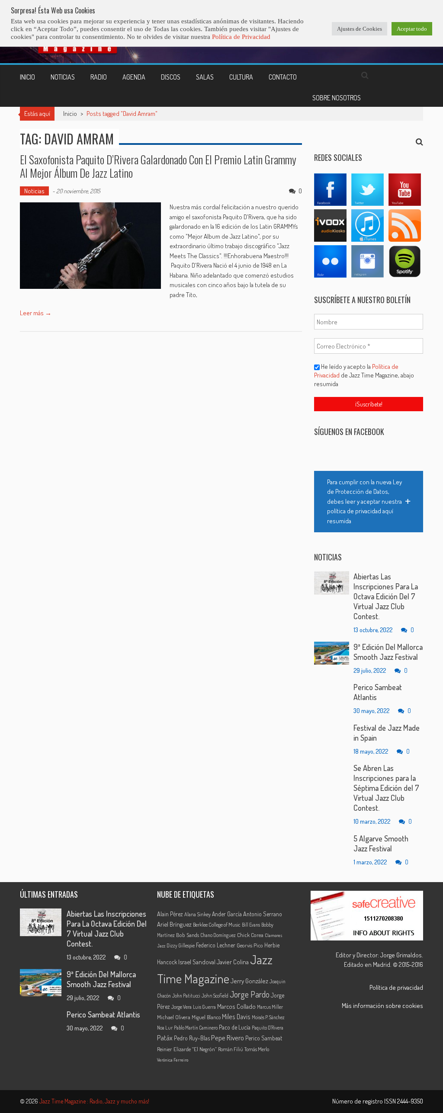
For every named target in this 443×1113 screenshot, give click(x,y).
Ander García (227, 914)
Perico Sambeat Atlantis (103, 1014)
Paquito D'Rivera (267, 1027)
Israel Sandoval (196, 962)
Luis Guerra (204, 1007)
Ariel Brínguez (174, 924)
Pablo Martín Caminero (196, 1027)
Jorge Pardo (250, 994)
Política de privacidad (396, 987)
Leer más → (35, 313)
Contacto (283, 77)
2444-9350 (410, 1101)
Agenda (133, 77)
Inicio (27, 77)
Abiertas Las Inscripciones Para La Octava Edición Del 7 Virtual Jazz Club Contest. (385, 596)
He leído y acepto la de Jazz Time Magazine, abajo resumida (364, 375)
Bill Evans (251, 924)
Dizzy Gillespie (181, 945)
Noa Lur (165, 1027)
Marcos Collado (236, 1006)
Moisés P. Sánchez (268, 1017)
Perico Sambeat (263, 1038)
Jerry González (249, 980)
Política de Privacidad (241, 36)
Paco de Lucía (234, 1027)
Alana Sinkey (197, 914)
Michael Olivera (173, 1017)
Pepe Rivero (227, 1037)
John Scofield (215, 995)
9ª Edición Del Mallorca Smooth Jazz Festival (388, 652)
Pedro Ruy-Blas (192, 1038)
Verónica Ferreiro (172, 1060)
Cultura (241, 77)
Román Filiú (230, 1049)
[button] (368, 502)
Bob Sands (187, 934)
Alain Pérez (170, 914)
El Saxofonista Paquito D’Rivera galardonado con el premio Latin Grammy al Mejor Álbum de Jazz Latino (158, 166)
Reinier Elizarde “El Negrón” (187, 1049)
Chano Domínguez (218, 935)
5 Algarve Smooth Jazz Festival (380, 843)
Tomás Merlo (256, 1049)
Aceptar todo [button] (412, 29)
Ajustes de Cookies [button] (359, 29)
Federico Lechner (215, 945)
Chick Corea (250, 934)
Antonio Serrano (262, 914)
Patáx (165, 1037)
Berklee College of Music (217, 924)
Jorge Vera (181, 1006)
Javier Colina (233, 962)
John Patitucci (186, 995)
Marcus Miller (270, 1007)
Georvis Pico (250, 945)
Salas (205, 77)
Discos (170, 77)
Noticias (63, 77)
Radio (98, 77)
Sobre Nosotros (336, 97)
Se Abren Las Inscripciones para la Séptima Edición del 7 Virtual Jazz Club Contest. (386, 787)
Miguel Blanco (206, 1017)
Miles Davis (236, 1016)
